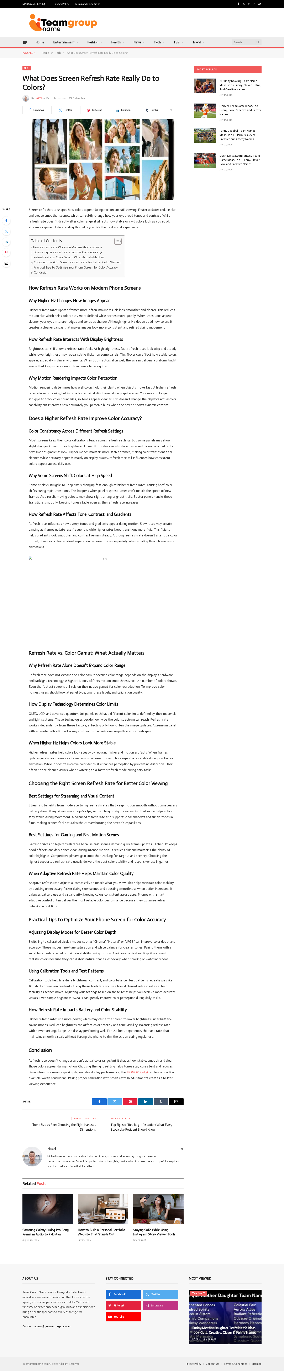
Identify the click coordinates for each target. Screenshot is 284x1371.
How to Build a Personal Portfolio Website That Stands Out (101, 1232)
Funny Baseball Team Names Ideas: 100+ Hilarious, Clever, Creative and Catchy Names (238, 135)
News (137, 42)
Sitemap (257, 1363)
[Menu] (25, 42)
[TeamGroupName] (62, 22)
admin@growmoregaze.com (52, 1326)
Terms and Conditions (87, 4)
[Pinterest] (6, 252)
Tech (157, 42)
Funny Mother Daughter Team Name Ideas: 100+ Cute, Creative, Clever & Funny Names (224, 1330)
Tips (177, 42)
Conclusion (41, 272)
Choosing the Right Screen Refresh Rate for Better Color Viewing (77, 262)
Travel (197, 42)
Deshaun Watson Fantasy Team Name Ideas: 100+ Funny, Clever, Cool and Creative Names (240, 160)
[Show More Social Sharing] (171, 110)
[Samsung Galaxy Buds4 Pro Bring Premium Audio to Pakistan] (47, 1209)
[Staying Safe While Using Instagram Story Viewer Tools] (158, 1209)
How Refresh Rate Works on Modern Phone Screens (67, 247)
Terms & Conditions (235, 1363)
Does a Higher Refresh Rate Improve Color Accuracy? (68, 252)
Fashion (92, 42)
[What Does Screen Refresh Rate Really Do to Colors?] (103, 159)
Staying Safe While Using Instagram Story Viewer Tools (154, 1232)
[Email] (6, 263)
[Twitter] (6, 231)
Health (116, 42)
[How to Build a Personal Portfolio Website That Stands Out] (103, 1209)
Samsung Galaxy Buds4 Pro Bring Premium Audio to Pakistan (45, 1232)
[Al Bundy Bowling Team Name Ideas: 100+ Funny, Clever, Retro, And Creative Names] (205, 86)
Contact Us (212, 1363)
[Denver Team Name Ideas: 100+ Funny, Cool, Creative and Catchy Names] (205, 111)
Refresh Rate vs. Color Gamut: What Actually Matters (69, 257)
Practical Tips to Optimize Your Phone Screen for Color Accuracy (76, 267)
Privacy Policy (61, 4)
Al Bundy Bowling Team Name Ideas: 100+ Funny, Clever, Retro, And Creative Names (240, 85)
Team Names (198, 1293)
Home (40, 42)
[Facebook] (6, 220)
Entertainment (64, 42)
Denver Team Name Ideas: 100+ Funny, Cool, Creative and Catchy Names (240, 110)
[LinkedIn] (6, 242)
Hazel (39, 98)
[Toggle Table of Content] (116, 241)
